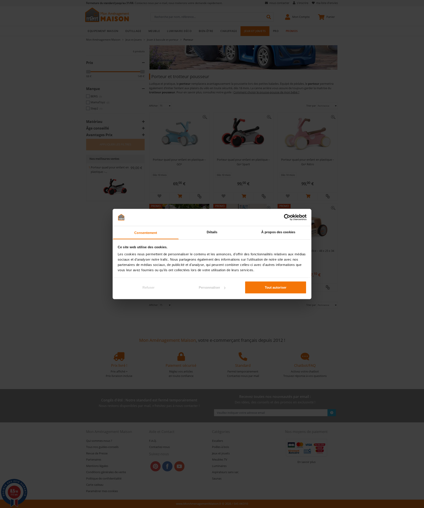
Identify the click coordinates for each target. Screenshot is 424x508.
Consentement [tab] (145, 232)
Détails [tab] (212, 232)
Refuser (148, 287)
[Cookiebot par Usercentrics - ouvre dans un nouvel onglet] (287, 217)
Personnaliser (209, 287)
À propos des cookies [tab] (278, 232)
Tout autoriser (275, 287)
